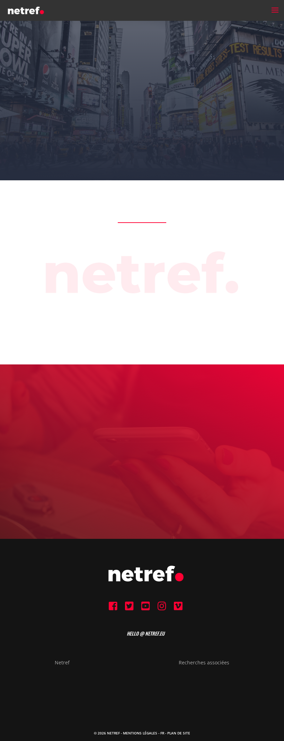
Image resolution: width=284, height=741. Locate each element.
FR (162, 733)
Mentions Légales (140, 733)
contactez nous (142, 482)
